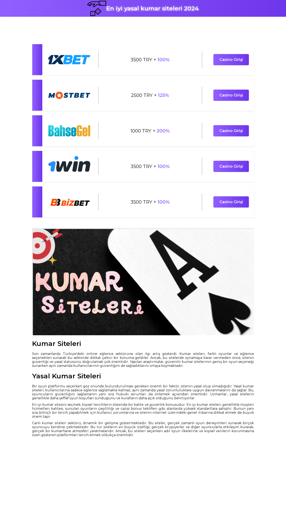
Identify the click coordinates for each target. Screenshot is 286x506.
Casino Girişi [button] (231, 59)
